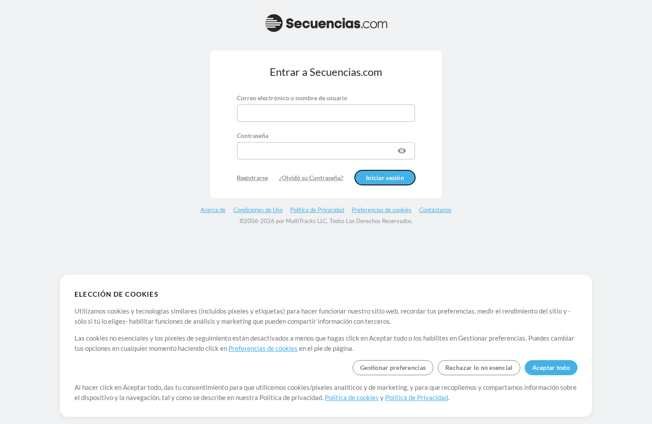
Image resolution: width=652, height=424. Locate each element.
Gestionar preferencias (393, 367)
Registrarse (252, 177)
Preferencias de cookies (263, 348)
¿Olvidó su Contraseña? (311, 177)
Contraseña (252, 135)
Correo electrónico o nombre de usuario (292, 98)
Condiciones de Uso (258, 209)
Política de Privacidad (416, 397)
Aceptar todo (551, 367)
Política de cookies (352, 397)
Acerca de (213, 209)
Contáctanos (435, 209)
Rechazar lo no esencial (478, 367)
